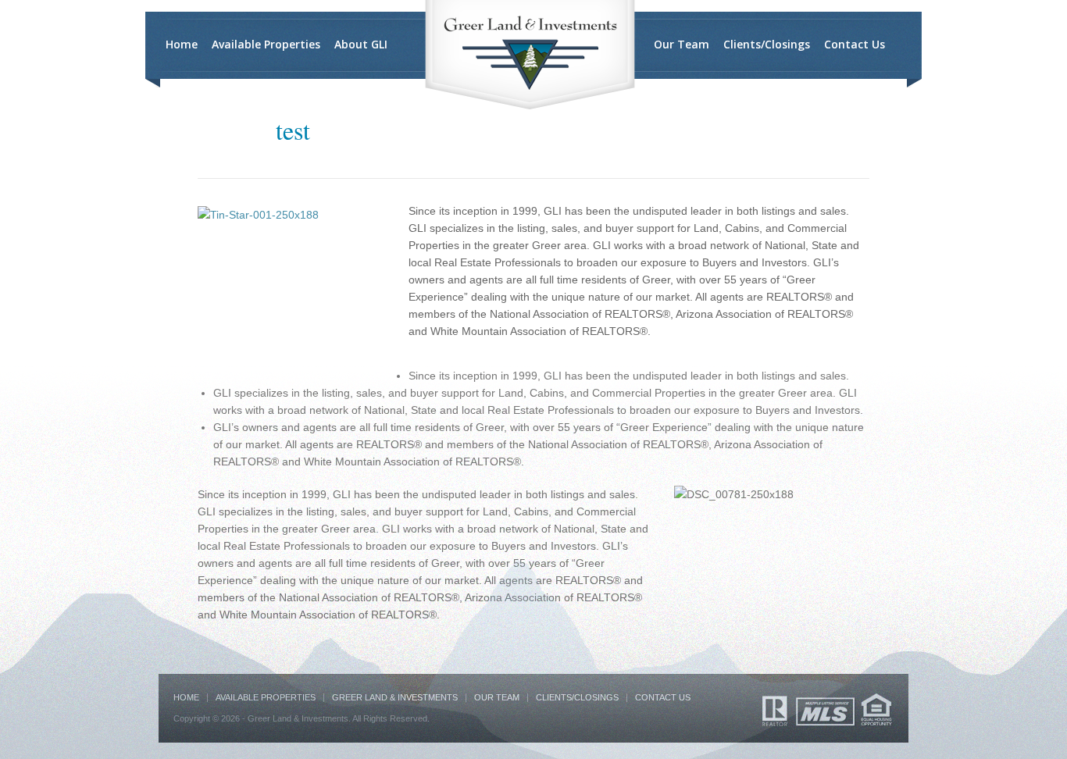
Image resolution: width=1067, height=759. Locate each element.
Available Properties (266, 44)
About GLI (360, 44)
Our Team (681, 44)
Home (182, 44)
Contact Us (854, 44)
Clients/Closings (766, 44)
